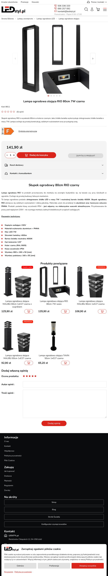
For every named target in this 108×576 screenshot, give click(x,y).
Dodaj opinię (54, 423)
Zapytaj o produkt (85, 156)
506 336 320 (64, 5)
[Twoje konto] (92, 9)
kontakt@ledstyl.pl (66, 11)
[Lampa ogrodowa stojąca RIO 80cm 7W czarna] (54, 58)
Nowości (35, 2)
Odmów (20, 565)
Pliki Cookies (9, 460)
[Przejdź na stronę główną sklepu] (13, 10)
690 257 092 (64, 8)
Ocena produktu (9, 376)
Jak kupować (9, 471)
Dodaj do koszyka (39, 155)
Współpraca (9, 451)
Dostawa (8, 476)
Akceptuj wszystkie (87, 565)
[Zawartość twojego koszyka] (98, 9)
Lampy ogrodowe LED (46, 18)
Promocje (24, 2)
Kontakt (7, 446)
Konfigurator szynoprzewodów (54, 524)
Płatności (8, 481)
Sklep (54, 502)
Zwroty (7, 490)
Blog (54, 509)
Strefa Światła (54, 517)
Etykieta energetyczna (28, 131)
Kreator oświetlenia (9, 2)
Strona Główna (7, 18)
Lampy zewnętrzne (25, 18)
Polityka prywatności (13, 455)
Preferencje (54, 565)
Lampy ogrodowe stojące (69, 18)
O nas (6, 441)
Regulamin (8, 485)
